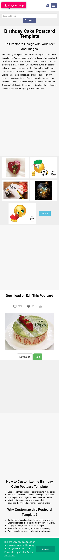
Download (24, 356)
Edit (38, 356)
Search (30, 20)
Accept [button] (45, 549)
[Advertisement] (29, 124)
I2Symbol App (15, 5)
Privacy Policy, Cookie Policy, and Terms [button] (18, 554)
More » (45, 213)
